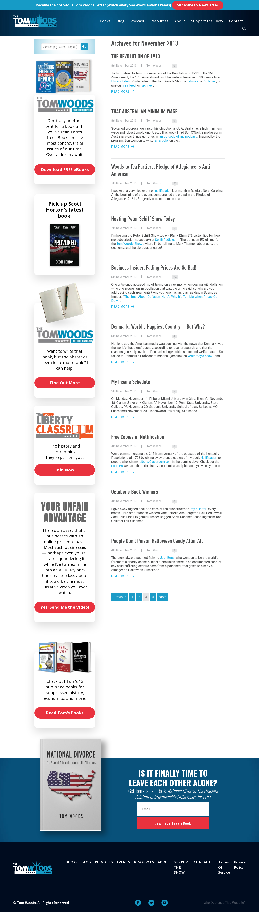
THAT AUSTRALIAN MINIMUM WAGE (144, 112)
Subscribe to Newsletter (197, 5)
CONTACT (202, 862)
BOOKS (71, 862)
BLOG (86, 862)
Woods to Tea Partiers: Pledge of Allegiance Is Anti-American (161, 170)
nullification (163, 191)
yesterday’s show (200, 356)
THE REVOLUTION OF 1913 (135, 57)
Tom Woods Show (129, 244)
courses (117, 466)
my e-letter (198, 509)
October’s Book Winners (134, 492)
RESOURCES (144, 862)
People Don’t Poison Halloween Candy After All (157, 541)
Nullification (209, 458)
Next (162, 597)
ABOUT (164, 862)
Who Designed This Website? (225, 903)
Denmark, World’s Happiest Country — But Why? (158, 327)
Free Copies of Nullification (137, 437)
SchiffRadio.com (166, 240)
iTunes (193, 81)
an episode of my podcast (178, 136)
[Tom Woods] (35, 20)
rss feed (129, 85)
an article (161, 140)
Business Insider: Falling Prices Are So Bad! (153, 268)
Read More (120, 91)
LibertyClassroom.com (155, 462)
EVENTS (123, 862)
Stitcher (209, 81)
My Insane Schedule (130, 382)
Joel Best (167, 558)
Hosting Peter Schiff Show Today (143, 219)
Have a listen (120, 81)
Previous (119, 597)
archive (147, 85)
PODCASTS (104, 862)
